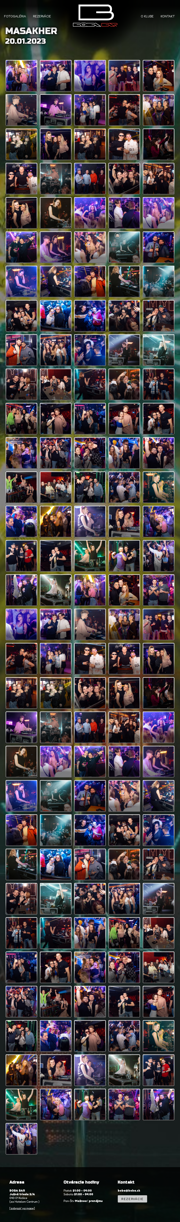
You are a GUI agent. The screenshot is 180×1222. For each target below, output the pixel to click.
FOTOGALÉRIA (15, 16)
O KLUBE (147, 16)
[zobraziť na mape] (22, 1208)
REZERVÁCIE (42, 16)
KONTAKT (168, 16)
